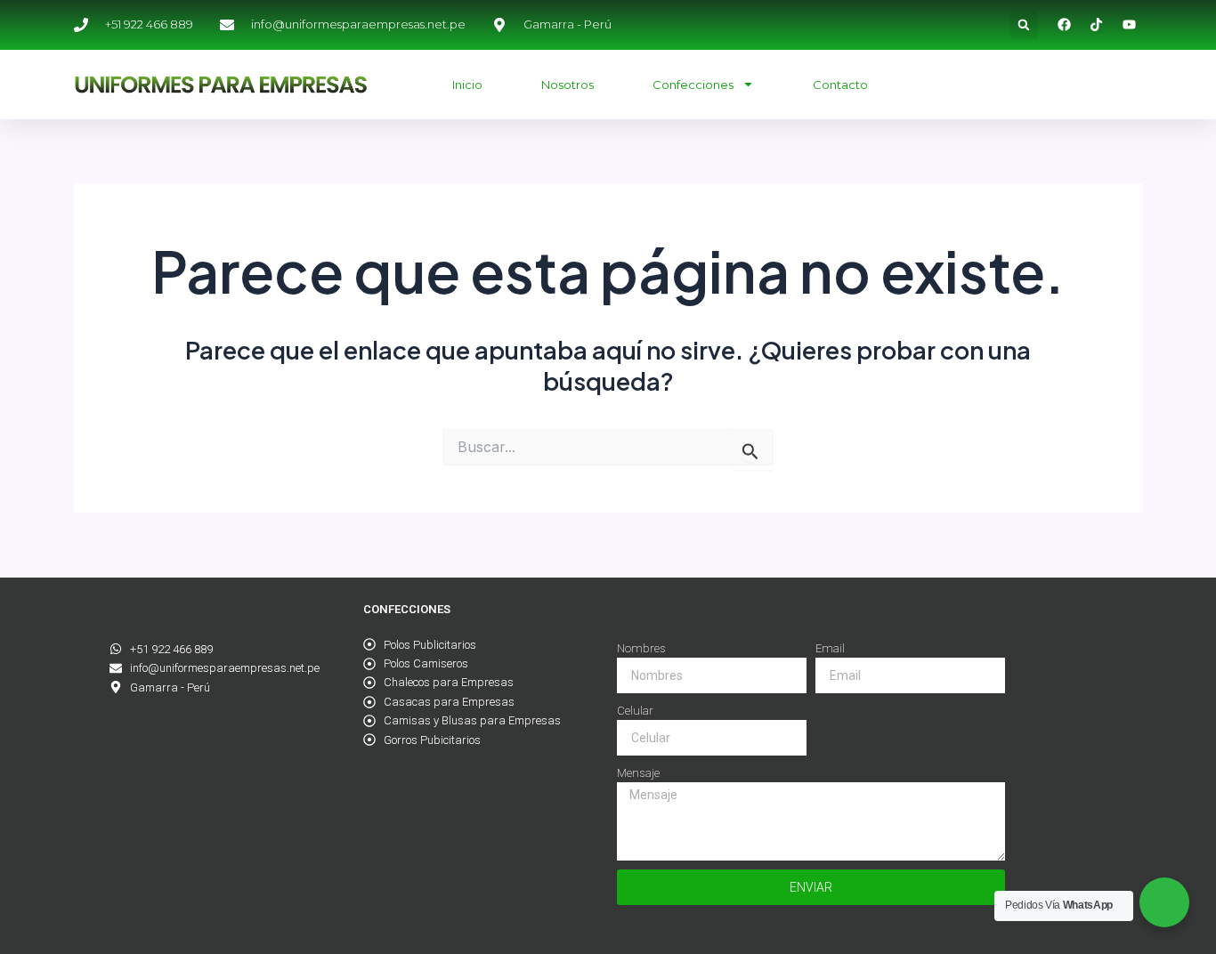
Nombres (641, 648)
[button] (1024, 25)
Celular (635, 710)
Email (830, 648)
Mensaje (638, 773)
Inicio (467, 84)
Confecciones (693, 84)
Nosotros (567, 84)
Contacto (840, 84)
